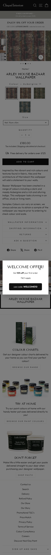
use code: (25, 286)
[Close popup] (40, 269)
